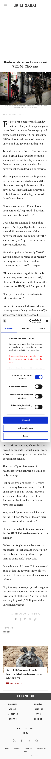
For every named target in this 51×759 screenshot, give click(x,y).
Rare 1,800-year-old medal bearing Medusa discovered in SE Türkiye (24, 674)
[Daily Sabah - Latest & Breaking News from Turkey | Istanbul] (25, 5)
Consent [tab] (9, 328)
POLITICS (12, 704)
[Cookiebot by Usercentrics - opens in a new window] (30, 321)
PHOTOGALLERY (16, 683)
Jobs (7, 748)
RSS (25, 752)
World (12, 709)
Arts (38, 714)
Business (38, 709)
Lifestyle (13, 714)
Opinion (38, 719)
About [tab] (42, 328)
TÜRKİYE (38, 704)
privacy (17, 748)
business (6, 632)
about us (28, 748)
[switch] (38, 387)
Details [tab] (25, 328)
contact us (41, 748)
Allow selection (25, 428)
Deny (25, 436)
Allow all (25, 420)
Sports (13, 719)
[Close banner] (47, 321)
